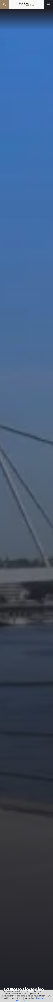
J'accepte (27, 1000)
